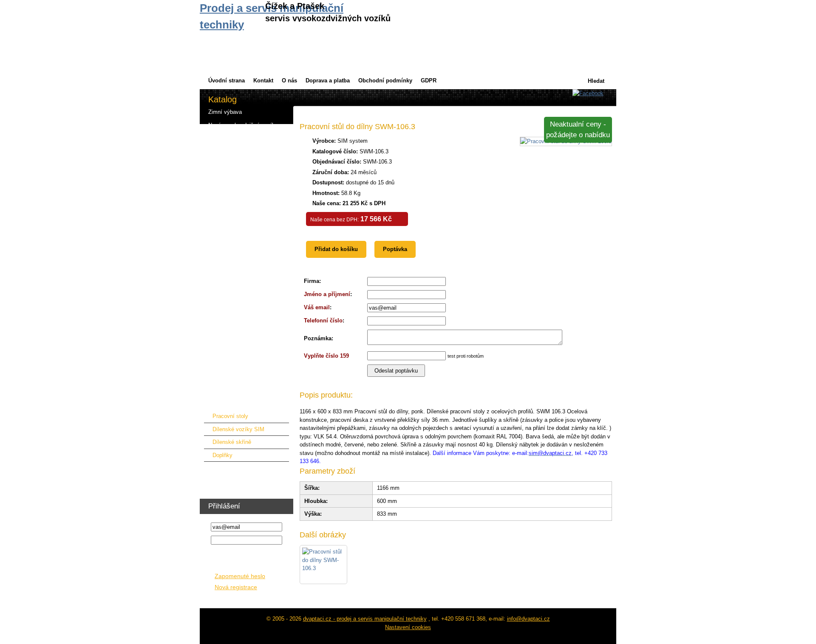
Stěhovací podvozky (233, 336)
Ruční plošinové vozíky (237, 309)
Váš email (317, 307)
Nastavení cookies (408, 627)
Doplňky (222, 455)
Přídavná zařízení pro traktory (245, 217)
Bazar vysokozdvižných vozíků (247, 151)
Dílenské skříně (231, 442)
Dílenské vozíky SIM (238, 429)
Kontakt (263, 80)
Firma (311, 281)
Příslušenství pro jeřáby (237, 230)
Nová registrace (236, 587)
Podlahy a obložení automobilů (246, 388)
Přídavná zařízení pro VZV (241, 178)
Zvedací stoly (225, 296)
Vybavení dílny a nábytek (239, 401)
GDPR (428, 80)
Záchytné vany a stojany (238, 322)
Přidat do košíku (336, 249)
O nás (289, 80)
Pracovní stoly (230, 416)
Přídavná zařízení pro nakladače (248, 204)
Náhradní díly (224, 270)
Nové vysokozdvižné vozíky (243, 125)
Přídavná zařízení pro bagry (242, 243)
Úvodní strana (226, 80)
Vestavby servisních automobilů (247, 375)
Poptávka (395, 249)
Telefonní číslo (323, 320)
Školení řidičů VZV (231, 483)
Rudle (215, 349)
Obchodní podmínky (385, 80)
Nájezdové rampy (229, 257)
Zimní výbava (225, 112)
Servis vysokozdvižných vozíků (247, 164)
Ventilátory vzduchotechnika (243, 469)
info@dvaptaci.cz (528, 619)
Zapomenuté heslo (240, 576)
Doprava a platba (328, 80)
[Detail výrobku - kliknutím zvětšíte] (323, 564)
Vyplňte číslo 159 (326, 356)
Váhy (214, 362)
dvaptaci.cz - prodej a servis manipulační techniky (365, 619)
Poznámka (318, 338)
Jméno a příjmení (327, 294)
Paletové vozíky (228, 283)
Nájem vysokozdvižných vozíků (247, 138)
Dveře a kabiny (226, 191)
